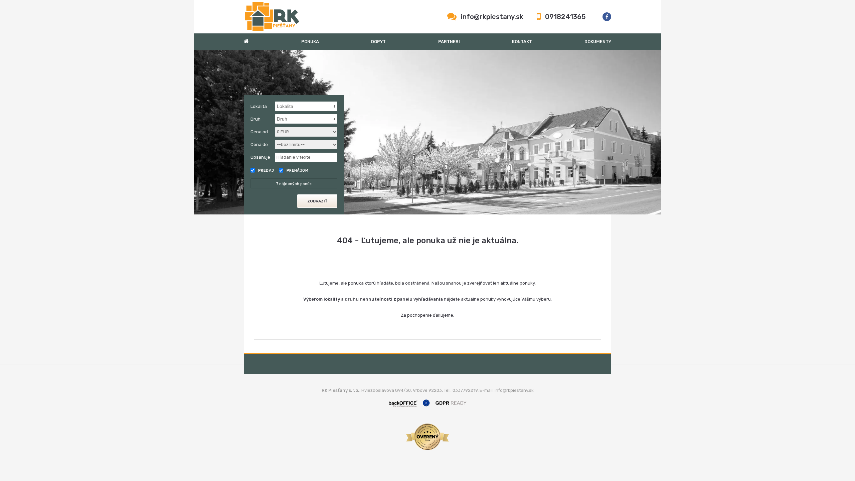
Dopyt (378, 41)
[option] (427, 132)
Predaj (266, 170)
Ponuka (310, 41)
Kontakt (522, 41)
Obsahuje (260, 157)
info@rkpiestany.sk (492, 17)
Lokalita (258, 106)
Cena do (259, 144)
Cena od (259, 131)
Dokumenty (597, 41)
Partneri (449, 41)
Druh (255, 119)
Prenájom (298, 170)
